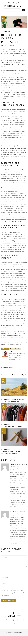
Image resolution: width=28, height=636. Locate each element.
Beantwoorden (21, 469)
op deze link (18, 215)
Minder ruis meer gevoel (10, 402)
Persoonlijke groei (17, 399)
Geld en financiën (8, 367)
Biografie (5, 348)
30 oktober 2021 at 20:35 (20, 511)
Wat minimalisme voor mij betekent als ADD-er (10, 452)
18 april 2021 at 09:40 (15, 466)
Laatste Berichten (15, 348)
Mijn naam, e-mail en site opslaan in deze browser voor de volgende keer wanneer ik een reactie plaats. (14, 593)
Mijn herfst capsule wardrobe (12, 427)
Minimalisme (7, 31)
